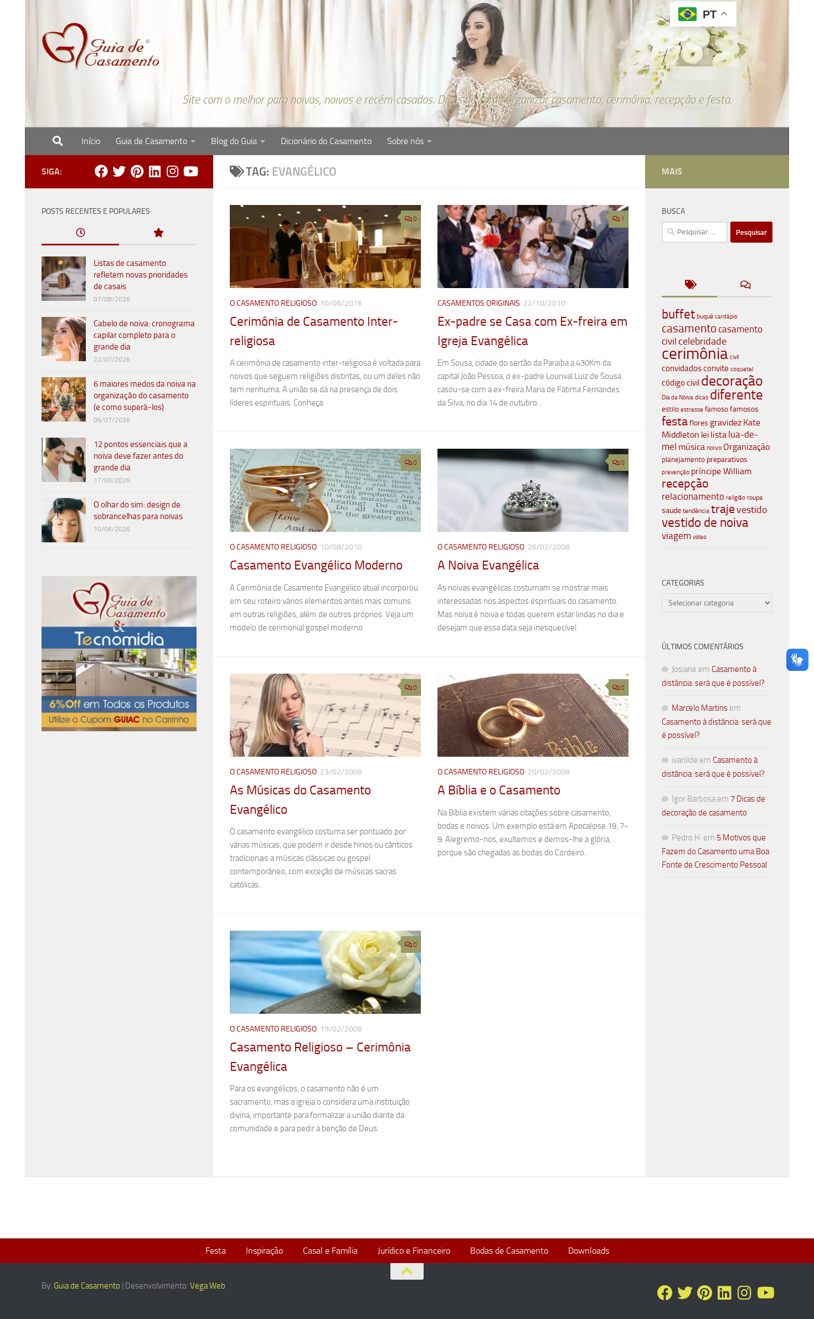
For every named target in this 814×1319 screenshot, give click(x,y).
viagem (676, 535)
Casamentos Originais (478, 303)
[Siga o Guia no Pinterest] (136, 171)
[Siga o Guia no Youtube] (190, 171)
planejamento (683, 459)
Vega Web (207, 1286)
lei (705, 435)
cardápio (726, 316)
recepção (685, 483)
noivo (714, 447)
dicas (701, 397)
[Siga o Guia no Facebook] (101, 171)
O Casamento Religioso (273, 303)
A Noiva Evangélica (488, 565)
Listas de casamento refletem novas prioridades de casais (141, 274)
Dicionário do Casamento (326, 141)
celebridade (702, 341)
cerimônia (695, 353)
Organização (746, 447)
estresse (692, 409)
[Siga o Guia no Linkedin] (154, 171)
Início (90, 141)
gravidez (725, 422)
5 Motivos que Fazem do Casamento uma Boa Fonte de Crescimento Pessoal (715, 851)
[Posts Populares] (158, 233)
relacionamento (693, 496)
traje (723, 509)
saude (671, 510)
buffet (678, 314)
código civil (680, 383)
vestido (751, 510)
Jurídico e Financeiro (414, 1250)
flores (698, 423)
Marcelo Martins (700, 708)
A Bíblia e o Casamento (498, 790)
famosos (744, 409)
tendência (696, 511)
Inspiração (264, 1250)
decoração (732, 380)
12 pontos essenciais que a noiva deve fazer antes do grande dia (141, 456)
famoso (716, 409)
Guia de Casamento (151, 141)
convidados (682, 368)
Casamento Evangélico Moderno (316, 565)
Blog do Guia (234, 141)
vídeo (700, 537)
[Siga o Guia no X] (119, 171)
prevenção (675, 472)
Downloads (588, 1250)
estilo (670, 409)
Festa (215, 1250)
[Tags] (689, 285)
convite (716, 368)
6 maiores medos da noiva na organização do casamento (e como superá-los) (145, 395)
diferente (736, 395)
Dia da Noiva (677, 397)
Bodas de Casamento (509, 1250)
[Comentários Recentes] (744, 285)
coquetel (742, 369)
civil (734, 357)
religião (735, 497)
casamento (689, 328)
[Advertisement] (119, 929)
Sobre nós (405, 141)
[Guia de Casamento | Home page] (101, 47)
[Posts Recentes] (80, 233)
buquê (705, 316)
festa (675, 421)
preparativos (727, 459)
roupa (755, 497)
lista (718, 434)
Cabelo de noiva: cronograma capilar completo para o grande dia (144, 335)
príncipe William (721, 471)
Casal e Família (330, 1250)
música (691, 447)
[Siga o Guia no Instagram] (172, 171)
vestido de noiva (705, 522)
